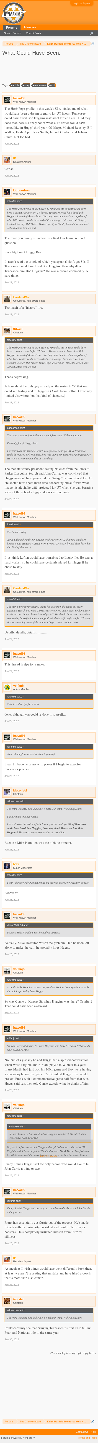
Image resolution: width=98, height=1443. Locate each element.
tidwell (18, 329)
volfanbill (19, 685)
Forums (11, 27)
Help (93, 1431)
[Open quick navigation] (92, 43)
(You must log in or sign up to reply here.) (73, 1353)
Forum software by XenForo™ (18, 1437)
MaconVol (20, 790)
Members (30, 27)
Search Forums (12, 33)
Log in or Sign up (82, 3)
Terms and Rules (87, 1437)
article (16, 85)
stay (26, 85)
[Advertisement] (42, 69)
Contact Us (82, 1431)
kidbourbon (21, 190)
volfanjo (19, 969)
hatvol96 (19, 98)
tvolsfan (18, 1299)
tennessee (40, 85)
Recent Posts (33, 33)
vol (52, 85)
